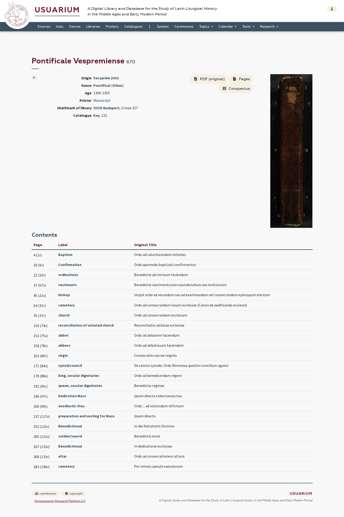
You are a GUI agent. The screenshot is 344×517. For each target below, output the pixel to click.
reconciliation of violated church (86, 325)
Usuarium (57, 10)
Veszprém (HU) (106, 78)
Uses (59, 27)
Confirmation (69, 264)
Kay (96, 115)
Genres (75, 27)
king (62, 375)
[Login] (332, 9)
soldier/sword (70, 436)
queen (63, 385)
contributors (47, 493)
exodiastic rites (71, 406)
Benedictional (70, 426)
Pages (244, 79)
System (163, 27)
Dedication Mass (72, 395)
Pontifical (101, 85)
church (64, 315)
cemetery (66, 305)
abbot (63, 335)
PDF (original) (212, 79)
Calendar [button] (226, 27)
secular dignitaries (83, 375)
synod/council (70, 365)
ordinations (68, 274)
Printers (112, 27)
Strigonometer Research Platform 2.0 (59, 501)
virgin (63, 355)
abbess (64, 345)
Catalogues (133, 27)
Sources (43, 27)
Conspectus (239, 88)
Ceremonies (184, 27)
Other (117, 85)
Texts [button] (247, 27)
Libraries (93, 27)
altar (62, 456)
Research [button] (268, 27)
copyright (76, 493)
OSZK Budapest (106, 108)
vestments (67, 284)
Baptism (65, 254)
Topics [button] (204, 27)
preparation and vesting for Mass (86, 416)
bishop (64, 294)
